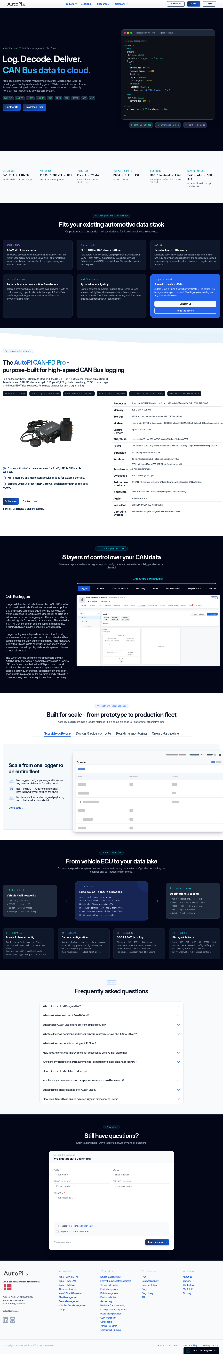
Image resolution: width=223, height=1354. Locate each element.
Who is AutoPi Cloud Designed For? (61, 1006)
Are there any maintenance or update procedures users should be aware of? (83, 1080)
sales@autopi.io (10, 1311)
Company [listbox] (120, 3)
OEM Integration (108, 1317)
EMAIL (117, 1170)
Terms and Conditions (82, 1226)
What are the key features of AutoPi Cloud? (66, 1015)
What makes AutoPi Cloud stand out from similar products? (74, 1024)
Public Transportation (110, 1313)
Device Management (69, 1301)
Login (209, 4)
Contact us (176, 4)
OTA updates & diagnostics (113, 1309)
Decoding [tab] (140, 588)
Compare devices (67, 1289)
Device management (110, 1276)
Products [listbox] (69, 3)
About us (187, 1276)
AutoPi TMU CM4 (67, 1281)
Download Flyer (34, 107)
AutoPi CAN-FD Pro (68, 1276)
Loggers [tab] (84, 588)
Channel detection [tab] (120, 588)
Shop (193, 4)
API (143, 1297)
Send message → (157, 1242)
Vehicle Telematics (109, 1285)
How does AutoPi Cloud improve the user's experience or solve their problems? (85, 1052)
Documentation (149, 1285)
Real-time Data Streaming (112, 1305)
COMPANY (122, 1181)
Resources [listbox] (103, 3)
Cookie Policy (190, 1345)
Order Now (10, 501)
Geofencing (106, 1301)
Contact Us (11, 107)
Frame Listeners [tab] (173, 588)
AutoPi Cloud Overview (70, 1293)
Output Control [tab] (194, 588)
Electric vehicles (108, 1297)
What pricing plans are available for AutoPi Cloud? (69, 1089)
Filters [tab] (155, 588)
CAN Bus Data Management (72, 1305)
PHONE (62, 1181)
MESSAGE (59, 1193)
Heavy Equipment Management (115, 1281)
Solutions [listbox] (86, 3)
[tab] (57, 733)
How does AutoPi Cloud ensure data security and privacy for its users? (80, 1099)
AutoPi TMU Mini (67, 1285)
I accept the (77, 1226)
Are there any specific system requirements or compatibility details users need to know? (89, 1061)
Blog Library (147, 1293)
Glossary (187, 1293)
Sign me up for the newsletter (75, 1231)
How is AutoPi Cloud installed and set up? (65, 1071)
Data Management (109, 1293)
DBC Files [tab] (100, 588)
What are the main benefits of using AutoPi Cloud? (69, 1043)
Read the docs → (185, 310)
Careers (187, 1281)
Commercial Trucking (110, 1330)
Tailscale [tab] (212, 588)
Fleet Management (68, 1297)
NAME (58, 1170)
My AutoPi (188, 1289)
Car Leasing (106, 1321)
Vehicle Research (108, 1325)
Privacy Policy (210, 1345)
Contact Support (150, 1281)
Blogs (144, 1289)
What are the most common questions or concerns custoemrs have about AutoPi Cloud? (89, 1034)
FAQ (144, 1276)
